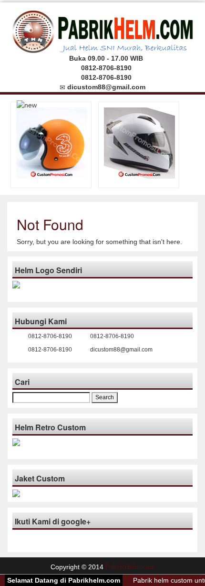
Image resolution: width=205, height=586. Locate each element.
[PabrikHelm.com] (102, 29)
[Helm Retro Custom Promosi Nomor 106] (51, 142)
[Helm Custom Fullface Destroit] (139, 142)
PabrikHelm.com (130, 567)
